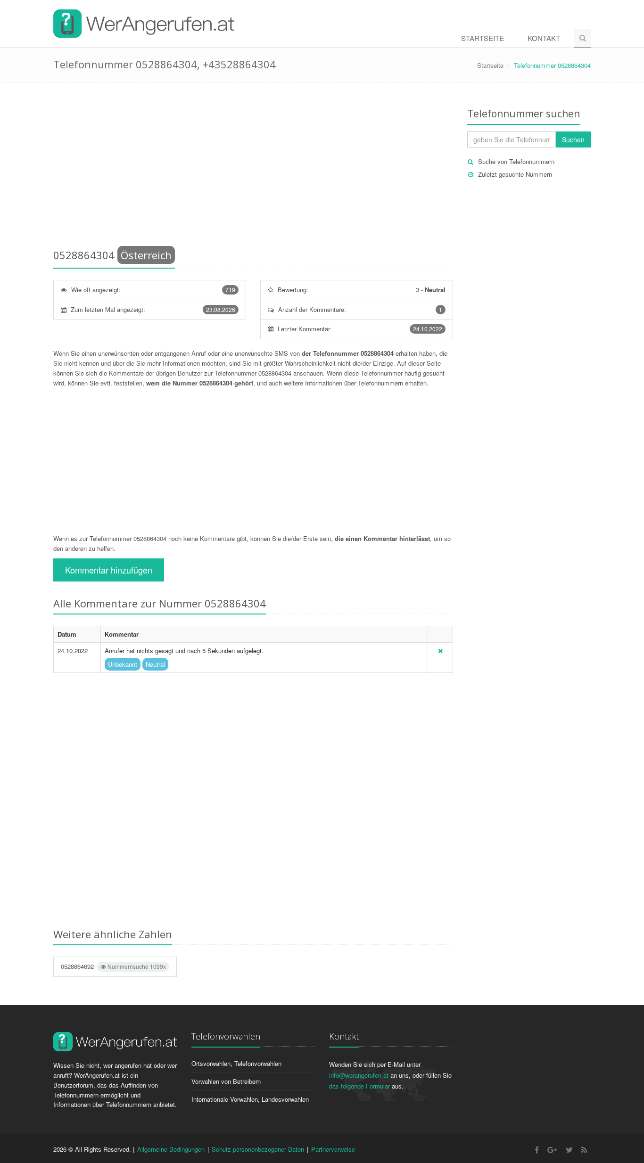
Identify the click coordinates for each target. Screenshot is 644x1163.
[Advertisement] (253, 167)
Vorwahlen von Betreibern (226, 1081)
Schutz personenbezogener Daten (258, 1149)
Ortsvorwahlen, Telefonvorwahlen (236, 1063)
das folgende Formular (359, 1085)
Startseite (482, 38)
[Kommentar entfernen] (440, 650)
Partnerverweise (333, 1149)
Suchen (573, 139)
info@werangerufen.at (358, 1075)
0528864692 (113, 966)
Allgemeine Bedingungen (171, 1149)
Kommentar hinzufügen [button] (108, 570)
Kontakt (544, 38)
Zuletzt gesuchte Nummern (515, 174)
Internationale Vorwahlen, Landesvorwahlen (250, 1099)
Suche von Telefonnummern (516, 161)
